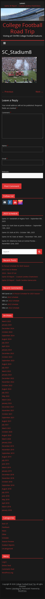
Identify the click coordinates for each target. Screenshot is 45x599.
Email (5, 158)
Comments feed (8, 569)
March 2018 (6, 507)
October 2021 (7, 414)
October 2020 (7, 432)
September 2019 (8, 453)
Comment (6, 112)
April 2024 (5, 346)
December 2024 (8, 328)
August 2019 (6, 457)
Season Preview (8, 541)
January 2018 (7, 510)
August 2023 (6, 364)
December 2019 (8, 446)
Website (5, 172)
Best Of (5, 524)
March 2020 (6, 439)
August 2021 (6, 421)
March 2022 (6, 400)
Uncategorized (7, 548)
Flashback (5, 527)
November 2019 (8, 450)
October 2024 (7, 332)
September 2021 (8, 417)
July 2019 (5, 460)
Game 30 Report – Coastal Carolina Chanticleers (22, 6)
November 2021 (8, 410)
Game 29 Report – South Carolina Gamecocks (19, 280)
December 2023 (8, 353)
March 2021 (6, 428)
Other (4, 534)
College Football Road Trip (22, 28)
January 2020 (7, 442)
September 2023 (8, 360)
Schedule (5, 538)
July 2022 (5, 392)
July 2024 (5, 343)
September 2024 (8, 335)
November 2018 (8, 478)
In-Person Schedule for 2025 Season (15, 266)
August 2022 (6, 389)
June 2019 (5, 464)
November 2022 (8, 382)
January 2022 (7, 403)
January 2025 (7, 325)
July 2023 (5, 368)
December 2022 (8, 378)
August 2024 (6, 339)
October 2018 (7, 482)
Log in (4, 562)
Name (5, 145)
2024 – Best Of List (9, 273)
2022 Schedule (12, 297)
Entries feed (6, 565)
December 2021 (8, 407)
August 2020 (6, 435)
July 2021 (5, 425)
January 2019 (7, 471)
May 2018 (5, 499)
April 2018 (5, 503)
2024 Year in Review (9, 269)
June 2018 (5, 496)
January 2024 (7, 350)
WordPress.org (7, 573)
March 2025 (6, 321)
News (4, 531)
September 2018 (8, 485)
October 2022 (7, 385)
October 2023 (7, 357)
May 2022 (5, 396)
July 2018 (5, 492)
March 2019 (6, 467)
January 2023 (7, 375)
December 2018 (8, 474)
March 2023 (6, 371)
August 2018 (6, 489)
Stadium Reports (8, 545)
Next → (39, 91)
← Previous (7, 91)
